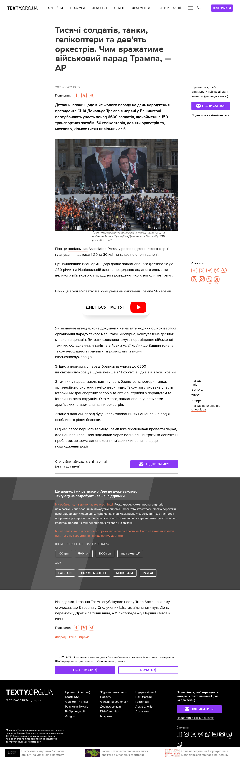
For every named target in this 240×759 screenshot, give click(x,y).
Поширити (63, 95)
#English (70, 716)
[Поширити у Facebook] (76, 95)
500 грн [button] (83, 553)
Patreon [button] (65, 573)
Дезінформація (110, 706)
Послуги (106, 697)
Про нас (70, 692)
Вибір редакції (75, 711)
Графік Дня (142, 702)
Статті (69, 697)
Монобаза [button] (124, 573)
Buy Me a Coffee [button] (94, 573)
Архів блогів (144, 706)
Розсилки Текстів (76, 706)
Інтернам (106, 716)
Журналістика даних (114, 692)
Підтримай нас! (145, 692)
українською (39, 736)
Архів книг (142, 711)
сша (73, 637)
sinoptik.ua (198, 409)
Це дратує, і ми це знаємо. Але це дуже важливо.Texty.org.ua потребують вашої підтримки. (96, 493)
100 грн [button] (63, 553)
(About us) (83, 692)
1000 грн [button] (105, 553)
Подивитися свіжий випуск (210, 115)
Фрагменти (72, 702)
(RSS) (77, 697)
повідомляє (78, 248)
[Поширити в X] (84, 95)
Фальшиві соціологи (114, 702)
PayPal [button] (148, 573)
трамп (85, 637)
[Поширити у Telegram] (91, 95)
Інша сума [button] (128, 553)
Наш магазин (144, 697)
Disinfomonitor (109, 711)
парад (61, 637)
